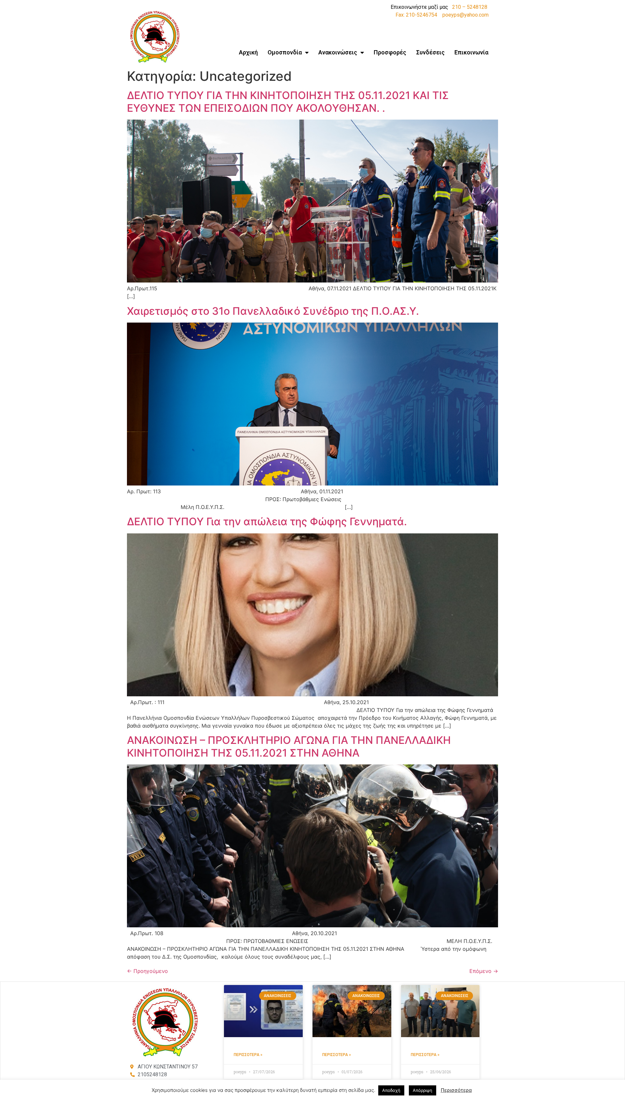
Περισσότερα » (248, 1054)
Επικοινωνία (471, 52)
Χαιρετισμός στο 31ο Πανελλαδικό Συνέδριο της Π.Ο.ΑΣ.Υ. (273, 311)
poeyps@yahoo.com (465, 15)
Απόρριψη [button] (422, 1090)
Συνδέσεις (430, 52)
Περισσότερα (456, 1090)
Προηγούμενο (147, 971)
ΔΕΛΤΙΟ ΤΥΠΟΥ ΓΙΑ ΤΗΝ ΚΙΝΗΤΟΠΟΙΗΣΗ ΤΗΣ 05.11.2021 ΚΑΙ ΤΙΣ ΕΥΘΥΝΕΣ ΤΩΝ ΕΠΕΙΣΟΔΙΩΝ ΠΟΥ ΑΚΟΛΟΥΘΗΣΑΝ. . (288, 101)
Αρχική (248, 52)
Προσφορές (390, 52)
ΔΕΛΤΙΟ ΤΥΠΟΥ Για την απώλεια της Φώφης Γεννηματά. (267, 521)
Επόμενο (483, 971)
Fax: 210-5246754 (416, 15)
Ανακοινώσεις (337, 52)
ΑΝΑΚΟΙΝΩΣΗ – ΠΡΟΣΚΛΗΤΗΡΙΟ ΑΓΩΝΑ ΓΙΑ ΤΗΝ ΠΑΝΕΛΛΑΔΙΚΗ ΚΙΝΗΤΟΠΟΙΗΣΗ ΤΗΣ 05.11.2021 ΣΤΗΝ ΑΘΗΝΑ (289, 746)
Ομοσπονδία (285, 52)
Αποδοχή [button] (391, 1090)
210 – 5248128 (469, 7)
